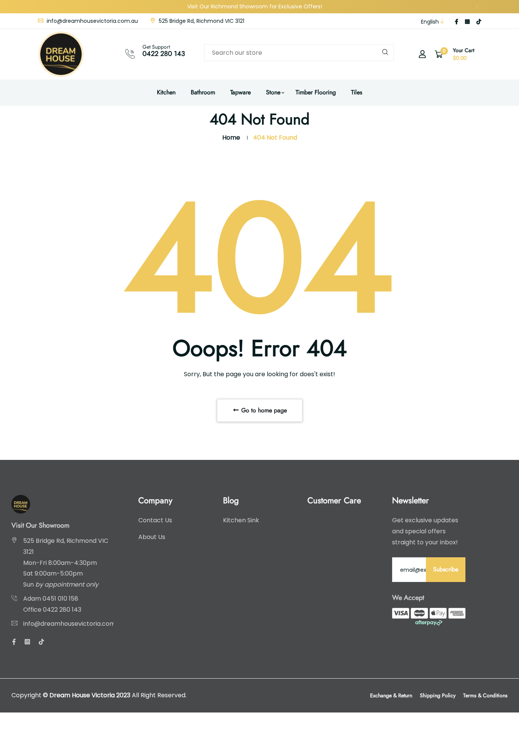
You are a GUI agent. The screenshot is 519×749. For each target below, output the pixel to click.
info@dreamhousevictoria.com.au (91, 21)
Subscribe (445, 569)
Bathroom (203, 92)
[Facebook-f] (456, 21)
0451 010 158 (60, 598)
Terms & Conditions (485, 695)
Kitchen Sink (241, 520)
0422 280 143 (163, 54)
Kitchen (166, 92)
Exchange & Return (391, 695)
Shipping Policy (438, 695)
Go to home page (263, 410)
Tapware (240, 92)
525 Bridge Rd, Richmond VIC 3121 (200, 21)
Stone (273, 92)
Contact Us (155, 520)
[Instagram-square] (467, 21)
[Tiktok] (479, 21)
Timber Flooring (316, 92)
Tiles (356, 92)
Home (231, 137)
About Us (151, 537)
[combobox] (299, 52)
